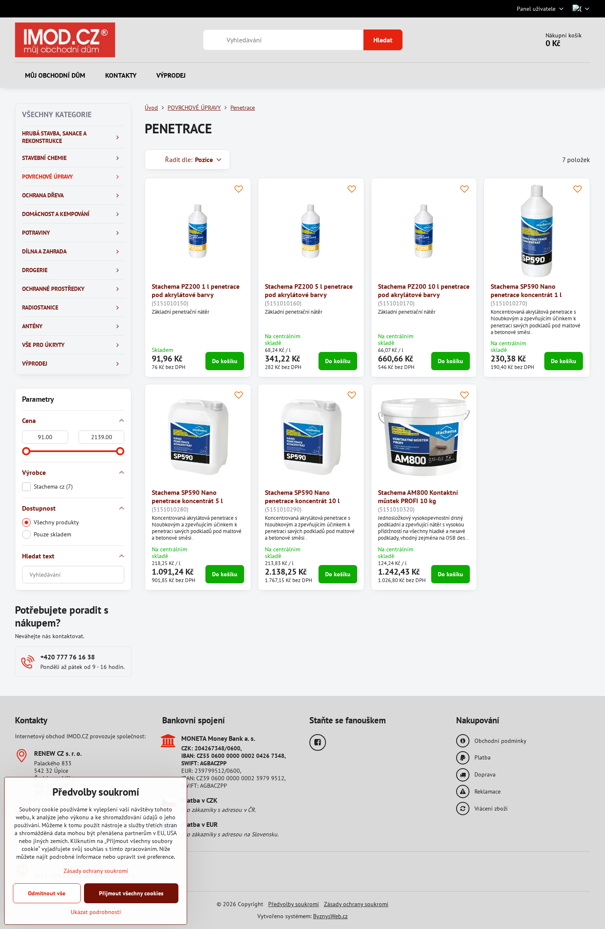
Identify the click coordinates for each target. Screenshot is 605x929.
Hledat (383, 40)
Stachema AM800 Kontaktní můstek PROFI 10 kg (418, 496)
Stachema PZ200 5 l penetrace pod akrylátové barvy (309, 290)
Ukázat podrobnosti (96, 912)
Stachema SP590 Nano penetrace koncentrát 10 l (302, 496)
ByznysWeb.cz (330, 916)
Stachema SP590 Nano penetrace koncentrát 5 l (187, 496)
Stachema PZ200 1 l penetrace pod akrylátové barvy (196, 290)
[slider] (26, 451)
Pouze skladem (52, 534)
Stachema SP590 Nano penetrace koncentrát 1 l (526, 290)
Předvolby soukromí (293, 904)
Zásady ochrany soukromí (356, 904)
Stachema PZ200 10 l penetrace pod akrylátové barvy (423, 290)
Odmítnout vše (46, 893)
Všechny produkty (56, 522)
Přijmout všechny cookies (131, 893)
